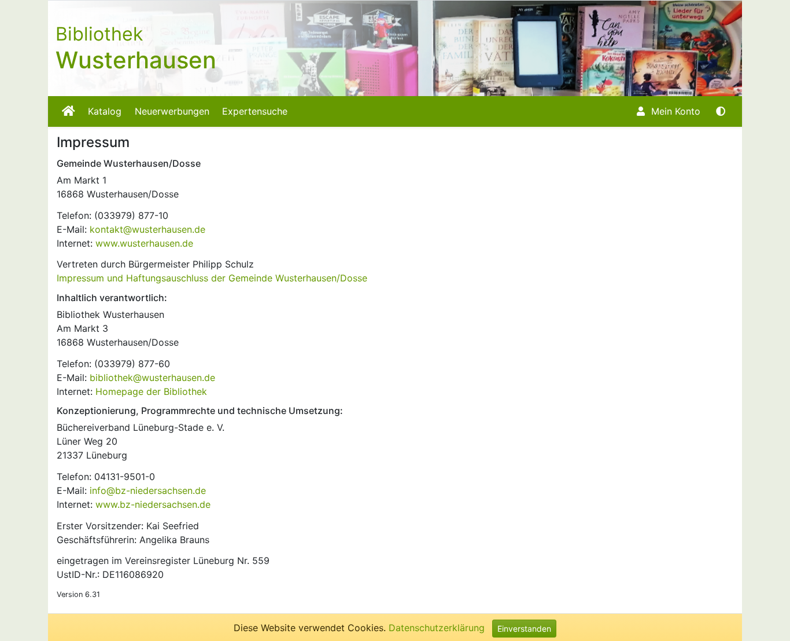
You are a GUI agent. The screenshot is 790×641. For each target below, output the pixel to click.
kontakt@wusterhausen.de (147, 229)
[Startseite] (69, 111)
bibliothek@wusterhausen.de (152, 377)
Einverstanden (524, 628)
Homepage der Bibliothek (151, 391)
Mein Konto (674, 111)
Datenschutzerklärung (437, 627)
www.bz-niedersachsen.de (153, 504)
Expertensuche (254, 111)
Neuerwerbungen (172, 111)
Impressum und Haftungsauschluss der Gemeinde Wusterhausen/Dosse (212, 278)
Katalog (104, 111)
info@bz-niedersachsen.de (148, 490)
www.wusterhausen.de (144, 243)
